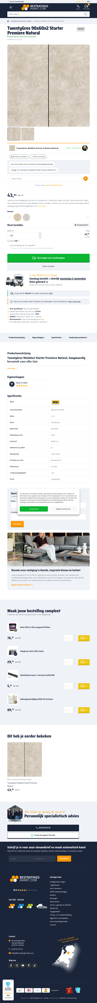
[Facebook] (11, 965)
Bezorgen (53, 898)
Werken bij (54, 908)
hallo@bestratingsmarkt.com (23, 953)
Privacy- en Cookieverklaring (60, 915)
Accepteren (34, 509)
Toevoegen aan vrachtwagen (51, 258)
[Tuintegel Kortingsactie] (37, 772)
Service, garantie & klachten (60, 905)
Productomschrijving (17, 337)
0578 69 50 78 (44, 827)
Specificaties (56, 337)
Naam (13, 501)
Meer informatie (74, 301)
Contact (53, 925)
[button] (8, 990)
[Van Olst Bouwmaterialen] (41, 906)
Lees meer (42, 206)
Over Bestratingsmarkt (58, 921)
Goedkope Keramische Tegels (21, 21)
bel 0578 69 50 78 (56, 185)
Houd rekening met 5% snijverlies (31, 246)
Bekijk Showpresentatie (20, 585)
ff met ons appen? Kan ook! (44, 835)
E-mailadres (15, 512)
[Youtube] (23, 965)
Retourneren (55, 901)
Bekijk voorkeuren (63, 509)
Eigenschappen (38, 337)
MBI (51, 293)
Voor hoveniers (56, 888)
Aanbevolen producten (77, 337)
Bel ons (78, 9)
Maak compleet (48, 266)
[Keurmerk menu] (11, 980)
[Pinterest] (29, 965)
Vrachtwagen (86, 7)
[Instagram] (17, 965)
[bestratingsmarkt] (28, 878)
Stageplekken (55, 911)
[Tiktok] (35, 965)
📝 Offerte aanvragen (38, 157)
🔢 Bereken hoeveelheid (19, 157)
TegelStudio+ (55, 885)
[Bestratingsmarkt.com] (12, 906)
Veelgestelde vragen (57, 882)
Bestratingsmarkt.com (37, 998)
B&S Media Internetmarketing (68, 998)
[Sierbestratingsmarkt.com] (30, 906)
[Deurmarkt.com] (21, 906)
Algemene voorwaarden (59, 918)
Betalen (53, 895)
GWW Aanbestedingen (58, 892)
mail (47, 185)
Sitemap (46, 998)
